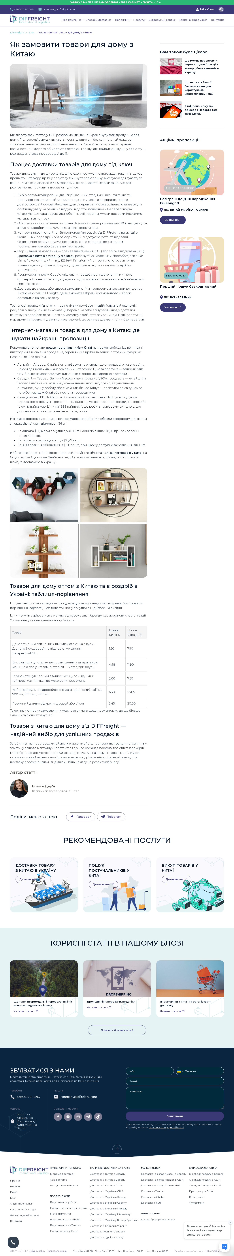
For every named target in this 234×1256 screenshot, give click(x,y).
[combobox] (180, 1071)
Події (13, 1192)
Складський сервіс (162, 20)
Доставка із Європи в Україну (108, 1225)
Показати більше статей (117, 1030)
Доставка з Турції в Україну (106, 1237)
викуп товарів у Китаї (126, 453)
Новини (15, 1186)
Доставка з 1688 (151, 1202)
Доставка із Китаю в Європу (107, 1179)
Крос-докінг (196, 1197)
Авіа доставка (58, 1179)
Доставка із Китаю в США (106, 1185)
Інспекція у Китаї (60, 1213)
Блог (32, 32)
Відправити (175, 1116)
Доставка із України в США (107, 1191)
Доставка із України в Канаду (108, 1197)
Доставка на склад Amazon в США (162, 1179)
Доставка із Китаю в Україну (107, 1173)
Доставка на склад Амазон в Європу (163, 1173)
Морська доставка (61, 1173)
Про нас (15, 1180)
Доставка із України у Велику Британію (114, 1220)
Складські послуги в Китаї (205, 1185)
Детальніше (28, 879)
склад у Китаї (42, 392)
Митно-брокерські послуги (158, 1219)
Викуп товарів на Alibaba (65, 1219)
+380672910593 (28, 1097)
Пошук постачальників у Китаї (109, 870)
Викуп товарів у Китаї (63, 1202)
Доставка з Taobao (153, 1191)
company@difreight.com (59, 9)
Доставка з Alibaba (152, 1197)
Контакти (217, 20)
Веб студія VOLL (214, 1251)
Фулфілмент (196, 1202)
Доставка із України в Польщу (108, 1208)
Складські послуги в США (204, 1179)
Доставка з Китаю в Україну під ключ (45, 256)
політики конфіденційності (166, 1127)
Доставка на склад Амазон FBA (160, 1185)
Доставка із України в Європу (108, 1202)
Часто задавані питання (24, 1215)
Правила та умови (57, 1251)
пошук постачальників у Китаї (69, 347)
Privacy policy (37, 1251)
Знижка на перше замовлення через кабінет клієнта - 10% (86, 2)
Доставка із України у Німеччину (110, 1214)
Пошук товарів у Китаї (64, 1231)
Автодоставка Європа (64, 1185)
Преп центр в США (201, 1191)
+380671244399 (24, 9)
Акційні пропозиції (21, 1203)
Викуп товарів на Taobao (65, 1225)
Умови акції (173, 220)
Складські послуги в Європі (206, 1173)
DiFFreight (17, 32)
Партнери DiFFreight (23, 1209)
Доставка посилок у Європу (107, 1231)
